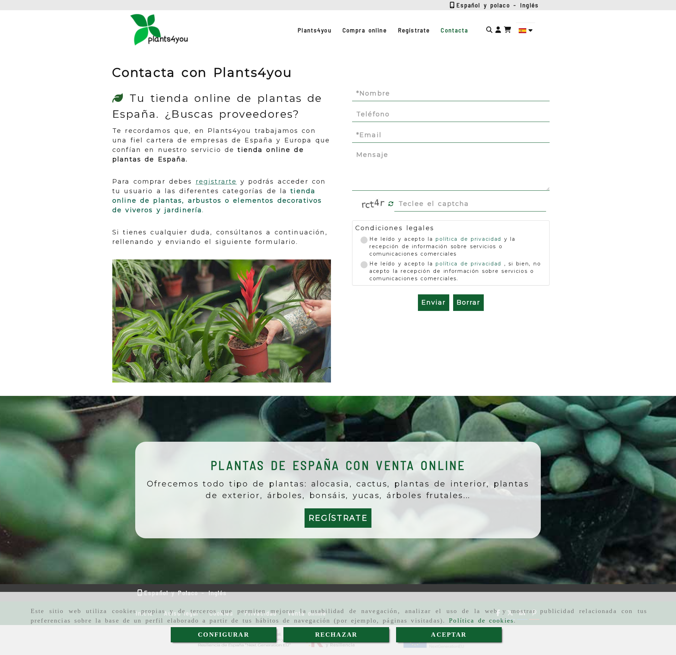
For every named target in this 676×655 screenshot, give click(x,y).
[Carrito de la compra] (507, 30)
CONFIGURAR (223, 634)
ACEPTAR (449, 634)
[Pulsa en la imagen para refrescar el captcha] (373, 203)
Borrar (469, 302)
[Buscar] (489, 30)
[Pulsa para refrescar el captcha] (391, 204)
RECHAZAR (336, 634)
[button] (498, 30)
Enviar (433, 302)
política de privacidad (468, 239)
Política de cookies (481, 620)
